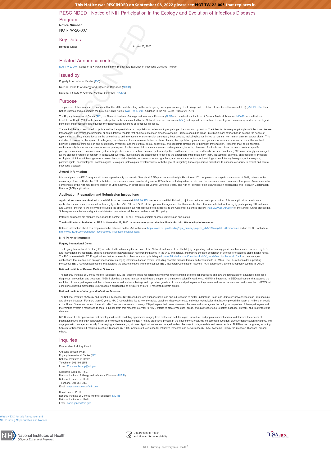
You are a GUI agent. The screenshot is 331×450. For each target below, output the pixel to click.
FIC (97, 81)
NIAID (126, 87)
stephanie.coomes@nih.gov (82, 386)
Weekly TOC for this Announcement (21, 416)
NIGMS (120, 92)
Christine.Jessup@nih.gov (81, 366)
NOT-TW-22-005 (210, 4)
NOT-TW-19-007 (68, 66)
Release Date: (68, 46)
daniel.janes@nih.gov (79, 403)
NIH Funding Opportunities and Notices (23, 420)
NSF (181, 120)
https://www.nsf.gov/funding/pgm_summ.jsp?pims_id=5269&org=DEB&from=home (193, 228)
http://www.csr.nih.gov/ (220, 207)
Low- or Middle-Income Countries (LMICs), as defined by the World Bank (201, 256)
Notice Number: (71, 25)
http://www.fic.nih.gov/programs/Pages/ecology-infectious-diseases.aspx (99, 231)
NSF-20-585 (254, 107)
